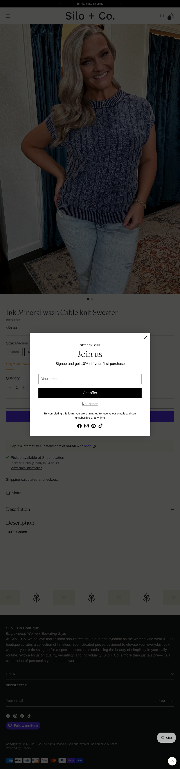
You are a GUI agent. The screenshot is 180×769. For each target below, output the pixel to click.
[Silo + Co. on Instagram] (86, 426)
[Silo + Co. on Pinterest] (93, 426)
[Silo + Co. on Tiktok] (100, 426)
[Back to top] (172, 761)
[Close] (145, 337)
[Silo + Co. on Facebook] (79, 426)
